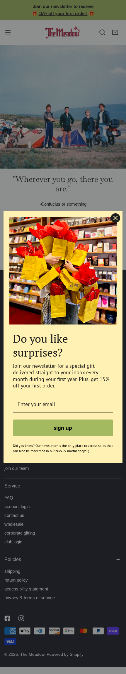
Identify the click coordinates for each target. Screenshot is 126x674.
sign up (63, 428)
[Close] (115, 218)
